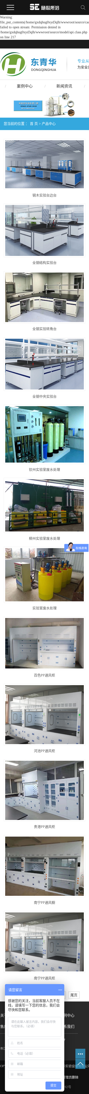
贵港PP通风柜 (44, 827)
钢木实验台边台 (44, 195)
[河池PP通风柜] (44, 715)
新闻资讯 (64, 86)
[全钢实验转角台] (44, 297)
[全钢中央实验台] (44, 364)
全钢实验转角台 (44, 329)
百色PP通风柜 (44, 675)
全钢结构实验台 (44, 263)
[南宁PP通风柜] (44, 942)
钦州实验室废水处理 (44, 470)
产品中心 (49, 124)
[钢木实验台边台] (44, 164)
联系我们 (67, 1027)
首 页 (34, 124)
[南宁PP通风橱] (44, 866)
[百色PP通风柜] (44, 643)
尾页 (73, 995)
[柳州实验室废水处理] (44, 505)
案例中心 (25, 86)
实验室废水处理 (44, 608)
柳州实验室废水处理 (44, 538)
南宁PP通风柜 (44, 978)
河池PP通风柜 (44, 751)
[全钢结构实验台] (44, 230)
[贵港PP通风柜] (44, 790)
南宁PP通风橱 (44, 902)
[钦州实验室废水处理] (44, 434)
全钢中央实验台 (44, 396)
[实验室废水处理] (44, 575)
